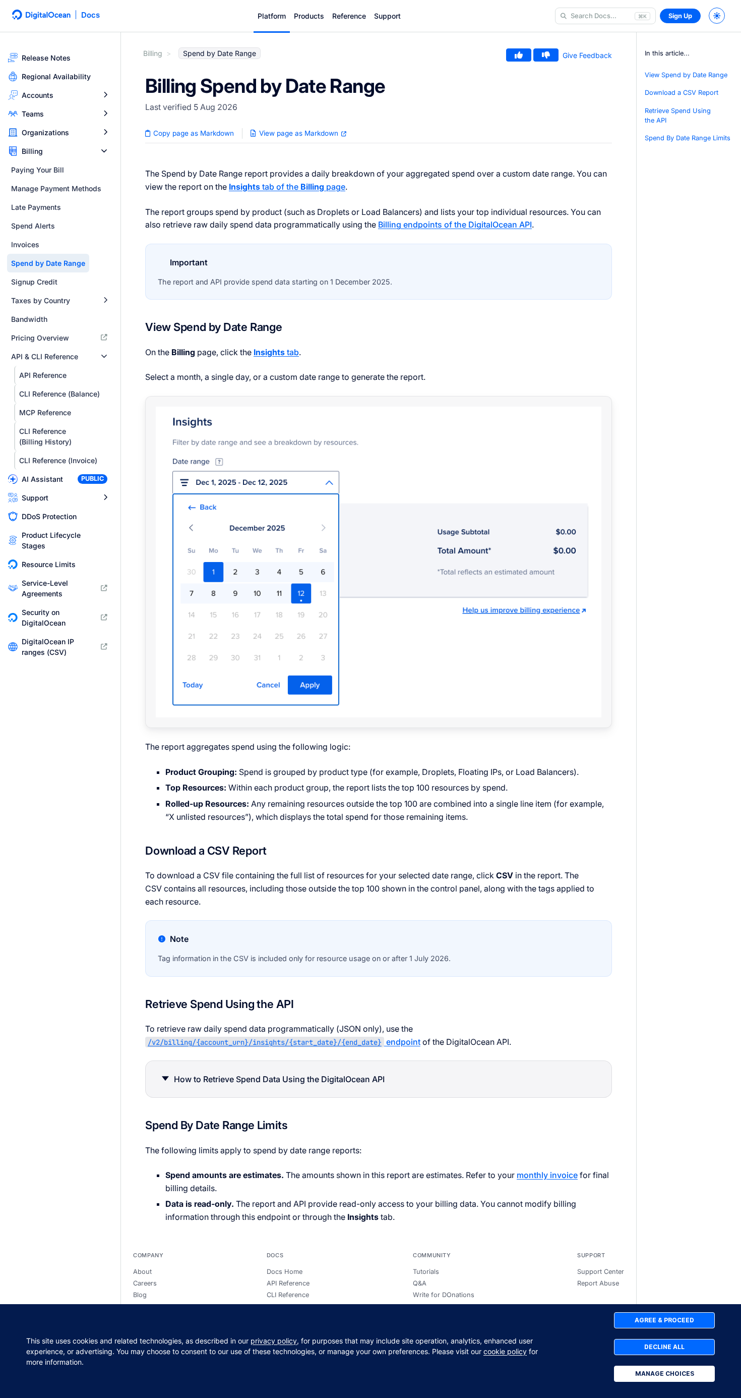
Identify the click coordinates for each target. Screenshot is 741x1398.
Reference (349, 16)
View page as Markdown (298, 133)
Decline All (664, 1347)
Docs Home (284, 1271)
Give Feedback (587, 55)
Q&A (419, 1283)
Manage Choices (664, 1373)
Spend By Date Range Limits (687, 138)
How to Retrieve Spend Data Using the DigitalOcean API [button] (279, 1079)
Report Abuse (598, 1283)
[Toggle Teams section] (105, 113)
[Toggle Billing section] (104, 151)
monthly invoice (547, 1175)
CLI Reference (288, 1295)
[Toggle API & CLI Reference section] (104, 356)
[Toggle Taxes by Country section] (105, 300)
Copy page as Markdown (192, 133)
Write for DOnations (443, 1295)
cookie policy (505, 1351)
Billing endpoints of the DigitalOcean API (455, 224)
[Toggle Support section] (105, 497)
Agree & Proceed (664, 1320)
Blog (140, 1295)
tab (276, 352)
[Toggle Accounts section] (105, 95)
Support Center (600, 1271)
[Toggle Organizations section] (105, 132)
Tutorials (426, 1271)
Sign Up (680, 16)
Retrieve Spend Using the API (678, 115)
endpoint (284, 1042)
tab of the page (287, 187)
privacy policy (274, 1340)
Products (309, 16)
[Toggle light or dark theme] (717, 16)
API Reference (288, 1283)
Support (387, 16)
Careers (145, 1283)
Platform (272, 16)
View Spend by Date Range (686, 75)
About (142, 1271)
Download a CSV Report (681, 92)
